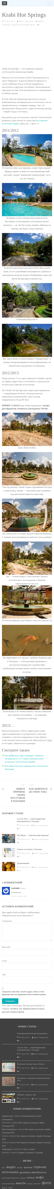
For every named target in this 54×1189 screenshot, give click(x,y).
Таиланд (6, 25)
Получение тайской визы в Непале (30, 1064)
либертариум (7, 1149)
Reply (23, 888)
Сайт (4, 974)
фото (33, 25)
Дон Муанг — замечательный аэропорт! (33, 835)
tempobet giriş (7, 1116)
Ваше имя (6, 947)
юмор (10, 1188)
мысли (21, 1183)
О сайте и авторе (28, 1149)
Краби (40, 21)
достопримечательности (10, 1178)
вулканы (28, 1167)
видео (11, 1167)
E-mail (4, 961)
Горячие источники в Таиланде (29, 849)
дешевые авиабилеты (32, 1172)
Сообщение (7, 921)
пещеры (30, 1184)
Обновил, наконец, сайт (26, 1095)
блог (3, 1167)
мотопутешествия (8, 1184)
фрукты (4, 1188)
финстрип (37, 1184)
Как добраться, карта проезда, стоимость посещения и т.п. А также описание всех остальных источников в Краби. (24, 758)
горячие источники (20, 25)
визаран (20, 1167)
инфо (40, 1177)
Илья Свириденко (9, 1129)
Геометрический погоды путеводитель (32, 1033)
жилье (31, 1177)
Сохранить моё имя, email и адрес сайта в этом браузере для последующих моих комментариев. (24, 993)
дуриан (23, 1178)
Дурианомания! (23, 863)
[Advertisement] (27, 48)
